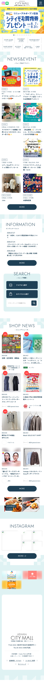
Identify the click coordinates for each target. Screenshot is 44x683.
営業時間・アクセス (15, 660)
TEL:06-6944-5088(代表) (22, 647)
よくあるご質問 (30, 660)
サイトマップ (22, 664)
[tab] (13, 35)
